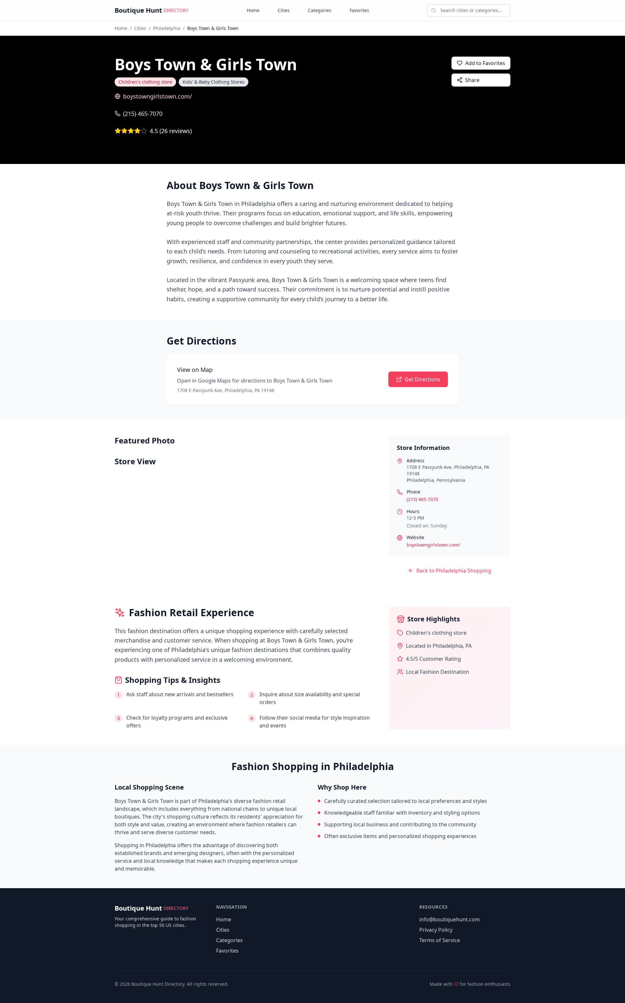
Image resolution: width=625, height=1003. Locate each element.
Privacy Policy (435, 929)
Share (472, 80)
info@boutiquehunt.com (449, 919)
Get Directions (422, 379)
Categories (319, 10)
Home (253, 10)
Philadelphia (166, 28)
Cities (284, 10)
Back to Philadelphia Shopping (453, 570)
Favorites (359, 10)
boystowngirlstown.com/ (157, 96)
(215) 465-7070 (142, 113)
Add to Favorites (485, 63)
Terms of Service (439, 940)
